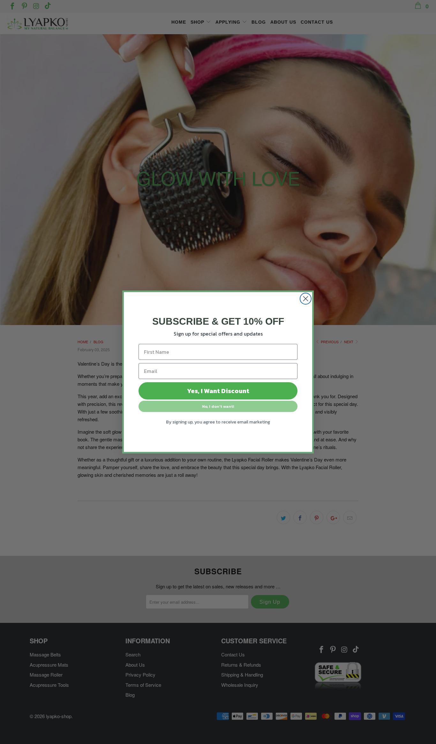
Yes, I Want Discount (218, 391)
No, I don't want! (218, 406)
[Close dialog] (305, 298)
